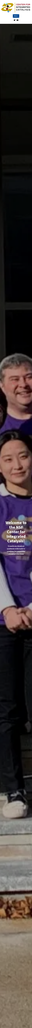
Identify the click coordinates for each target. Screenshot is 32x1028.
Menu (16, 16)
